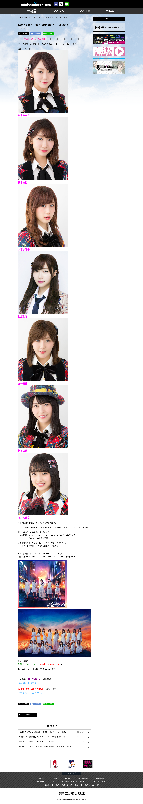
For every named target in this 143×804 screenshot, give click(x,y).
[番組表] (31, 11)
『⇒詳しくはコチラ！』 (31, 683)
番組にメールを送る (110, 27)
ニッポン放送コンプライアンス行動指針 (73, 781)
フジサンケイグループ (92, 785)
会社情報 (42, 778)
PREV (28, 715)
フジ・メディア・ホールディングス (67, 785)
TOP (19, 18)
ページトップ (71, 773)
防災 (52, 781)
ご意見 (47, 785)
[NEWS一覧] (111, 11)
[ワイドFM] (85, 11)
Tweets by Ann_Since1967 (101, 58)
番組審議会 (40, 781)
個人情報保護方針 (82, 778)
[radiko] (58, 11)
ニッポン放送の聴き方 (99, 781)
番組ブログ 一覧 (29, 18)
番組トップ (109, 19)
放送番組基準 (99, 778)
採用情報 (67, 778)
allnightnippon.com (36, 4)
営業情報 (54, 778)
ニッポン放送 (71, 793)
